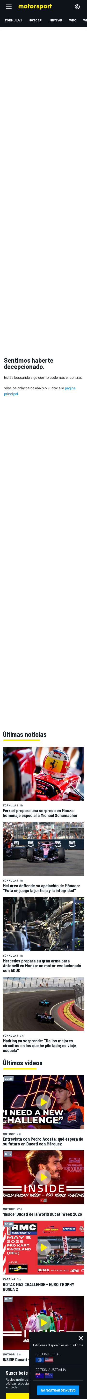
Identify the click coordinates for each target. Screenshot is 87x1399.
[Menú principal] (9, 7)
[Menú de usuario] (77, 7)
